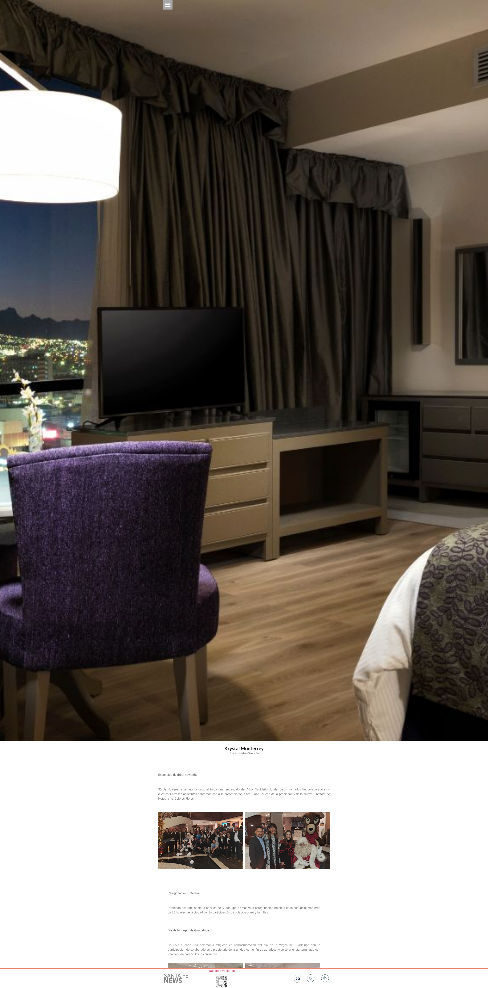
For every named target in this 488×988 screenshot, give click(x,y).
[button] (168, 5)
